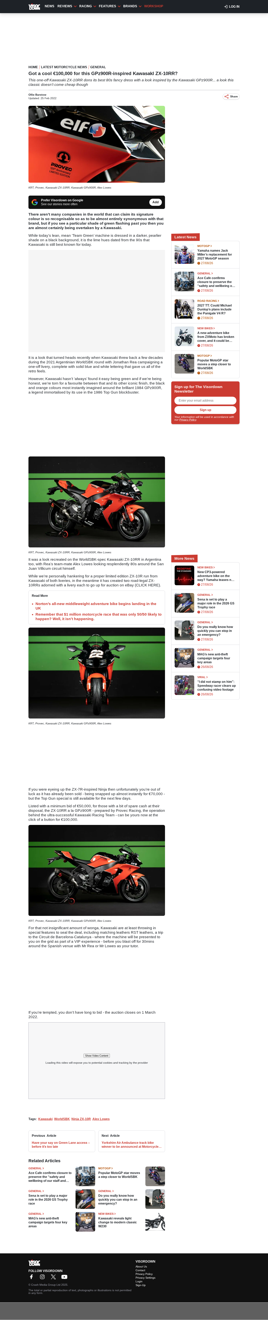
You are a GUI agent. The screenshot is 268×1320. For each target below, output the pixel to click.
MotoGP (104, 1168)
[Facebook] (32, 1278)
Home (33, 67)
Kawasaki (45, 1119)
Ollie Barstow (37, 94)
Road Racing (207, 300)
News (49, 6)
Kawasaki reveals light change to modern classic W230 (117, 1222)
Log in (234, 6)
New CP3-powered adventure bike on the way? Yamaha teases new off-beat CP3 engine (216, 576)
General (98, 67)
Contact (140, 1270)
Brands (130, 6)
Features (107, 6)
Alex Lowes (101, 1119)
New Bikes (106, 1213)
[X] (54, 1278)
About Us (141, 1266)
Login (139, 1281)
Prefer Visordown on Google (62, 200)
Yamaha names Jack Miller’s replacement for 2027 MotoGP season (214, 254)
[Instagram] (43, 1278)
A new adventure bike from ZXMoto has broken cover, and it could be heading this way (215, 337)
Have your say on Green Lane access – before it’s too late (61, 1144)
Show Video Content (96, 1055)
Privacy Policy (187, 419)
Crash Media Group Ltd (45, 1284)
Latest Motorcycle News (64, 67)
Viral (201, 677)
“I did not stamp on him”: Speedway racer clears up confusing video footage (216, 685)
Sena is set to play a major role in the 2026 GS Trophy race (48, 1199)
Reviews (64, 6)
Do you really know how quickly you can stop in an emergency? (117, 1199)
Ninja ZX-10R (81, 1119)
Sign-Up (141, 1285)
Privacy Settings (145, 1277)
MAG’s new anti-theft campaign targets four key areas (47, 1222)
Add (155, 202)
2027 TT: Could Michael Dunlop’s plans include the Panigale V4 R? (214, 309)
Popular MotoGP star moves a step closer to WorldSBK (119, 1174)
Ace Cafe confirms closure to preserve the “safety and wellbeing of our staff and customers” (50, 1177)
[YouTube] (65, 1278)
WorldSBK (62, 1119)
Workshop (153, 6)
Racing (85, 6)
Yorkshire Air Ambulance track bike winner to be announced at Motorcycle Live (130, 1145)
